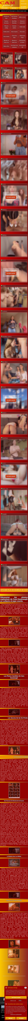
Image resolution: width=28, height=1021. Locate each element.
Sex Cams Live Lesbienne (14, 46)
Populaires (5, 8)
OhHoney (5, 53)
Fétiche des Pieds (22, 36)
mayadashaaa (6, 108)
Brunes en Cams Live (14, 41)
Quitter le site (13, 1000)
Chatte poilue (6, 31)
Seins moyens (14, 31)
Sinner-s (4, 412)
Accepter (21, 1018)
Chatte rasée (22, 26)
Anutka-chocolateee (7, 133)
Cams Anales (6, 36)
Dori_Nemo (5, 362)
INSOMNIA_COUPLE (21, 68)
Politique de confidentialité (16, 1014)
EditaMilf (4, 514)
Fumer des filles (14, 36)
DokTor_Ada (5, 488)
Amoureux (23, 8)
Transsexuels (23, 3)
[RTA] (20, 1000)
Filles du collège (6, 26)
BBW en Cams (22, 17)
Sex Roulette (23, 6)
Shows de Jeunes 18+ (22, 22)
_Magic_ (4, 285)
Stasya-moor (19, 53)
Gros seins (22, 31)
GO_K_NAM (5, 159)
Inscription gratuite (11, 95)
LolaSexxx (5, 311)
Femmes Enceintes (6, 22)
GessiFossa (5, 438)
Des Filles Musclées (14, 22)
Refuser (10, 1018)
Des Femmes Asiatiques (14, 17)
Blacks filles (6, 46)
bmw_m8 (5, 68)
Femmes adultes (14, 26)
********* (4, 83)
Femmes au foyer (6, 17)
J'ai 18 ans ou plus (15, 997)
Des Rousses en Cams (22, 41)
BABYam (4, 235)
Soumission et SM (22, 46)
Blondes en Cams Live (6, 41)
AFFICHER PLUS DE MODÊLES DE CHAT (14, 590)
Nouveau (14, 8)
